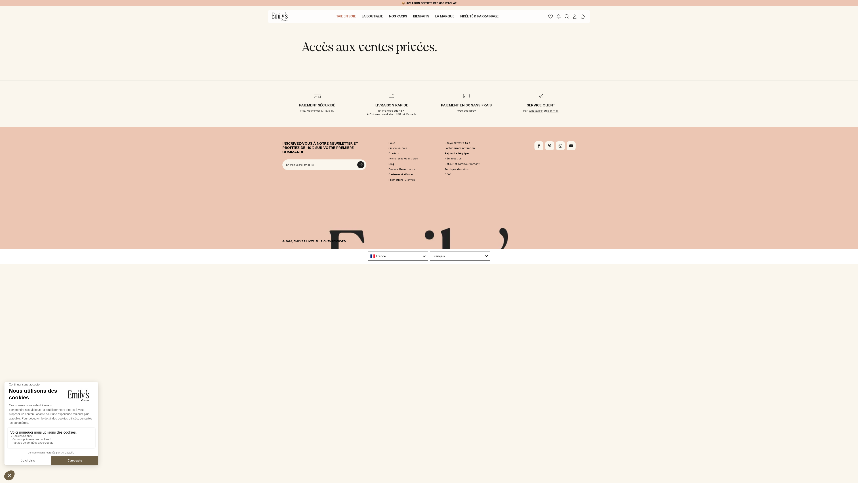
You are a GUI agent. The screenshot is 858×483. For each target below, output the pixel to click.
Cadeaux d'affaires (401, 174)
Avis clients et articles (403, 158)
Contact (394, 153)
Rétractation (453, 158)
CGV (448, 174)
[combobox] (398, 256)
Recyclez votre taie (457, 143)
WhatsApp (536, 110)
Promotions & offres (402, 180)
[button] (558, 16)
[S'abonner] (360, 164)
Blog (391, 164)
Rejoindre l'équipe (457, 153)
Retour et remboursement (462, 164)
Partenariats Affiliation (460, 148)
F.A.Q (392, 143)
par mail (552, 110)
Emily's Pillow (304, 241)
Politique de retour (457, 169)
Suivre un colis (398, 148)
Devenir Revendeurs (402, 169)
